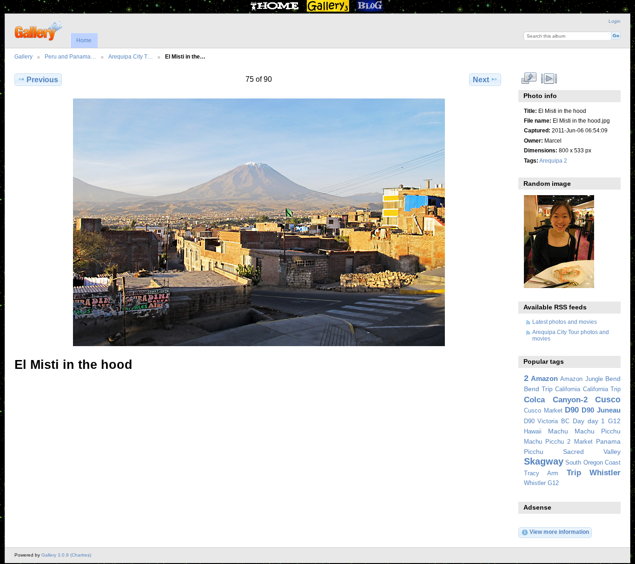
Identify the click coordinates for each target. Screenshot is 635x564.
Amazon (544, 378)
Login (615, 21)
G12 (614, 421)
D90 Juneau (601, 410)
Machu (558, 431)
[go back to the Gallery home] (39, 30)
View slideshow (549, 78)
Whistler (605, 472)
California (567, 389)
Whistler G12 (541, 483)
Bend (613, 378)
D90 (572, 410)
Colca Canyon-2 (556, 399)
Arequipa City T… (130, 56)
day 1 (596, 421)
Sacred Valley (592, 451)
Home (84, 40)
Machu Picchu (598, 431)
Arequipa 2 (553, 160)
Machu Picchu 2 (547, 442)
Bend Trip (538, 389)
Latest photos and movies (564, 322)
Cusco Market (543, 410)
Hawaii (533, 431)
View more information (559, 532)
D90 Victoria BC (546, 421)
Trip (574, 472)
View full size (529, 78)
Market (583, 442)
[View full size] (258, 222)
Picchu (533, 451)
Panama (608, 441)
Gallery (23, 56)
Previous (42, 80)
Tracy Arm (541, 473)
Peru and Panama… (70, 56)
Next (481, 80)
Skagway (543, 461)
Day (578, 421)
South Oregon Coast (593, 462)
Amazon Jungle (581, 379)
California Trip (602, 389)
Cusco (608, 399)
